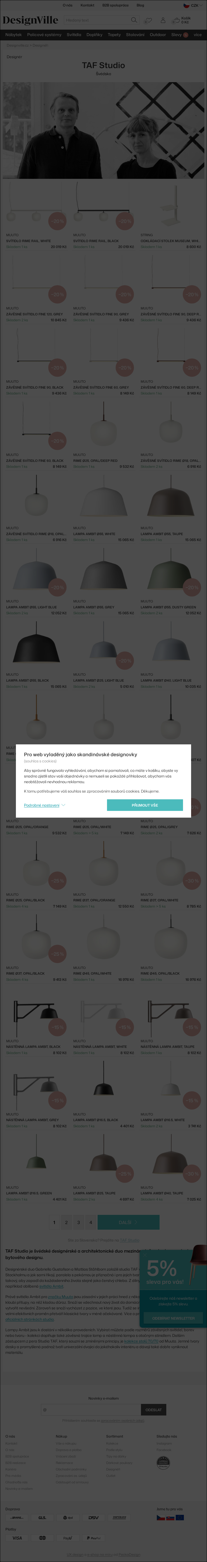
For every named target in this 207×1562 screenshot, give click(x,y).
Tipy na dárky (116, 1456)
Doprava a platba (68, 1450)
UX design (75, 1554)
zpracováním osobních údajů (122, 1420)
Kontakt (87, 5)
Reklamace (64, 1462)
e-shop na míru (100, 1554)
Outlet (110, 1475)
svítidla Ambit (51, 1286)
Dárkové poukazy (119, 1462)
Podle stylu (114, 1450)
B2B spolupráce (115, 5)
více (198, 34)
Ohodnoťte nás (16, 1482)
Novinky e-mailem (103, 1398)
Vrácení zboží (66, 1456)
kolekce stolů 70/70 (141, 1341)
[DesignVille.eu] (179, 1517)
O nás (68, 5)
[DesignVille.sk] (170, 1517)
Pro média (13, 1475)
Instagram (164, 1443)
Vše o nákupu (66, 1443)
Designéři (113, 1469)
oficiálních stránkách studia (29, 1319)
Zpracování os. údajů (71, 1475)
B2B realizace (15, 1462)
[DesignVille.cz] (161, 1517)
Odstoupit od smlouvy (72, 1482)
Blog (140, 5)
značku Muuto (60, 1296)
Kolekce (112, 1443)
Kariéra (10, 1469)
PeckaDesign (129, 1554)
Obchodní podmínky (71, 1469)
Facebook (164, 1450)
